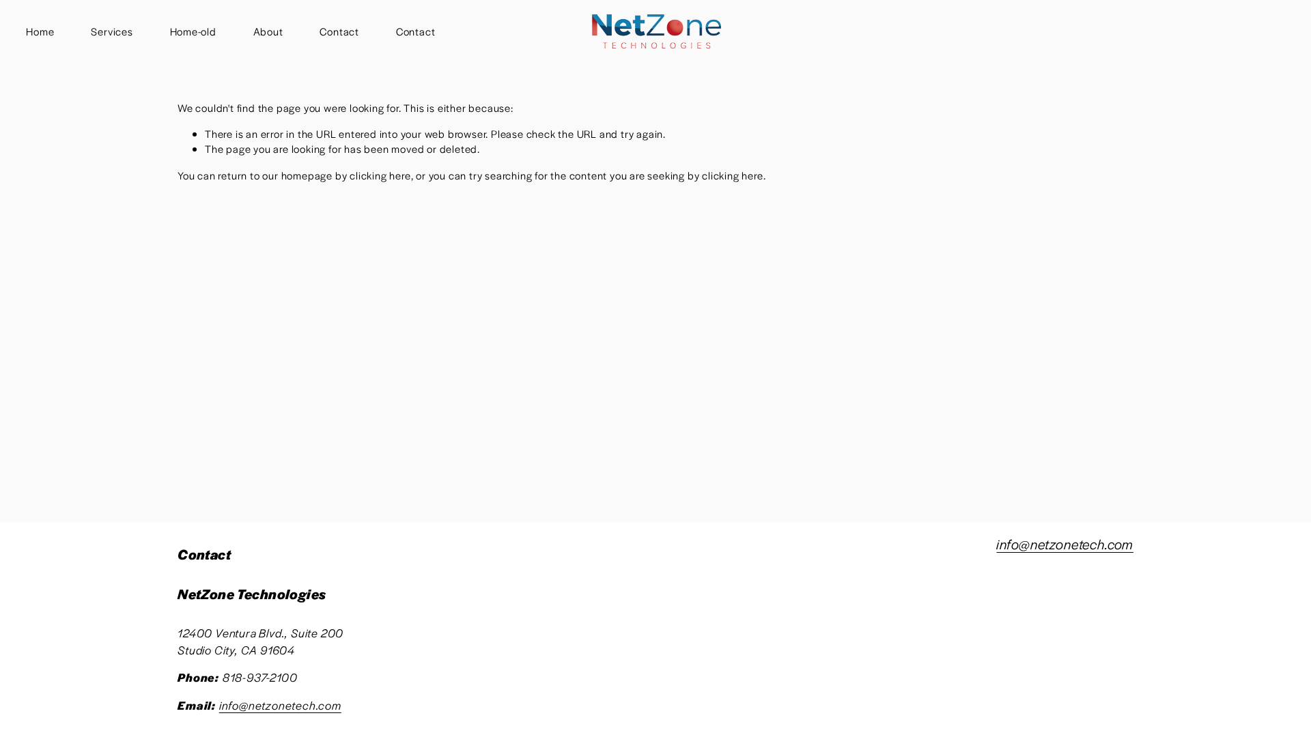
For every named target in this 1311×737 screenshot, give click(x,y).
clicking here (380, 175)
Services (111, 31)
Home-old (193, 31)
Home (40, 31)
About (268, 31)
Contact (339, 31)
